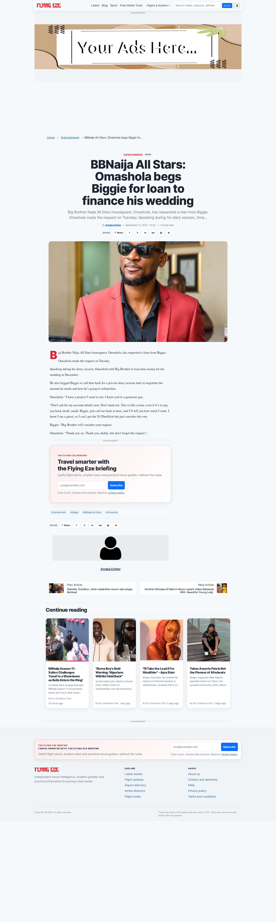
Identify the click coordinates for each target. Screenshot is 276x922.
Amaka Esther (113, 225)
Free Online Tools (131, 5)
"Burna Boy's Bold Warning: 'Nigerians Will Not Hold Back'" (109, 672)
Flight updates (134, 779)
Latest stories (133, 774)
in (145, 232)
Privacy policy (197, 790)
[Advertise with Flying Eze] (137, 46)
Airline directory (135, 790)
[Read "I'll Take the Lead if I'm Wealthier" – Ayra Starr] (161, 640)
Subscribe (116, 485)
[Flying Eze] (49, 5)
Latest (95, 5)
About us (194, 774)
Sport (113, 5)
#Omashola (112, 512)
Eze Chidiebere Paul (61, 698)
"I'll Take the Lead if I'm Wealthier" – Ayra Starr (159, 670)
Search (227, 5)
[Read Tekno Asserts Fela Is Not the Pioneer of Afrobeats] (208, 640)
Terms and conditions (202, 796)
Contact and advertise (202, 779)
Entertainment (70, 137)
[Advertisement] (138, 106)
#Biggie (74, 512)
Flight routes (133, 796)
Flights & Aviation (157, 5)
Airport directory (135, 785)
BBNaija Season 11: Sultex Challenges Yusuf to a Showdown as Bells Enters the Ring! (65, 674)
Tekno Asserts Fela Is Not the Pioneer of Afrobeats (208, 670)
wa (153, 232)
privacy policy (116, 492)
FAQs (191, 785)
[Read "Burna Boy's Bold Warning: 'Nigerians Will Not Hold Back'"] (114, 640)
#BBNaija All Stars (92, 512)
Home (51, 137)
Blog (105, 5)
